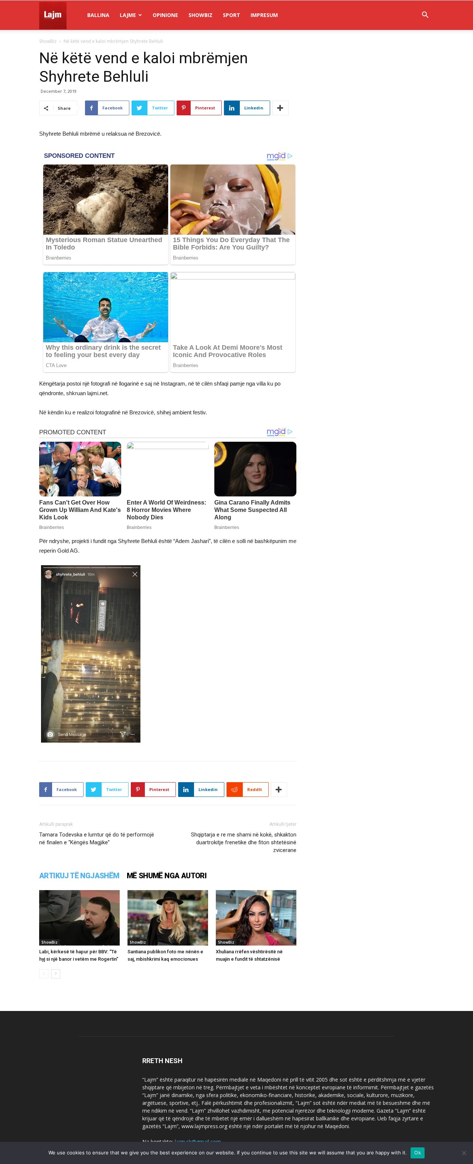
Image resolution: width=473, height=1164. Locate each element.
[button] (425, 15)
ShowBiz (200, 14)
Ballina (98, 14)
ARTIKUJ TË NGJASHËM (79, 875)
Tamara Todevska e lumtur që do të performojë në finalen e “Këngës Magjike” (96, 838)
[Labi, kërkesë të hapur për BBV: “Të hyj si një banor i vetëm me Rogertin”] (79, 918)
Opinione (165, 14)
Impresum (264, 14)
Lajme (128, 14)
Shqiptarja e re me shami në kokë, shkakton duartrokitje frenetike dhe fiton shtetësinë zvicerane (243, 842)
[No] (463, 1153)
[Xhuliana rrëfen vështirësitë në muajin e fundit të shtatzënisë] (256, 918)
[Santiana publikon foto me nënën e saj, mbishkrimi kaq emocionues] (167, 918)
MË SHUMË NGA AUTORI (167, 875)
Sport (231, 14)
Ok (417, 1152)
